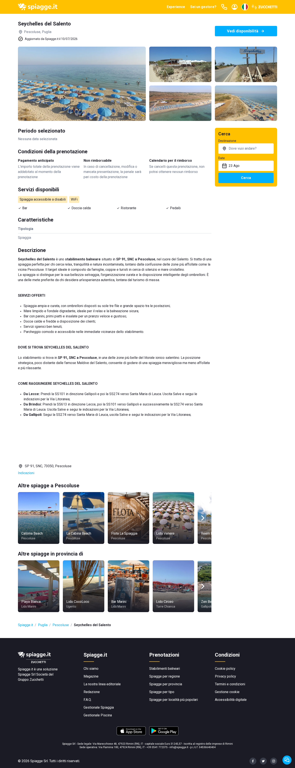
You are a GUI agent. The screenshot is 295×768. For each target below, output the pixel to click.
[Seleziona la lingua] (244, 6)
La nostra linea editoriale (102, 684)
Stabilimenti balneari (164, 669)
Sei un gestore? (203, 7)
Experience (176, 7)
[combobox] (246, 148)
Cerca (246, 178)
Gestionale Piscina (98, 715)
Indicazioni (26, 473)
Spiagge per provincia (165, 684)
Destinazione (227, 141)
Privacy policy (225, 676)
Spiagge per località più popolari (173, 700)
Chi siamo (91, 669)
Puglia (43, 625)
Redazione (92, 692)
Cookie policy (225, 669)
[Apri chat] (287, 760)
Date (221, 158)
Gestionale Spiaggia (99, 707)
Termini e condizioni (230, 684)
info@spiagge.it (179, 747)
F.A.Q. (88, 700)
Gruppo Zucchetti (31, 680)
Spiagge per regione (164, 676)
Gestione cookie (227, 692)
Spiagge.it (25, 625)
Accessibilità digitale (231, 700)
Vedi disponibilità (242, 31)
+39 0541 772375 (157, 747)
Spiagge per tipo (161, 692)
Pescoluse (60, 625)
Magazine (91, 676)
